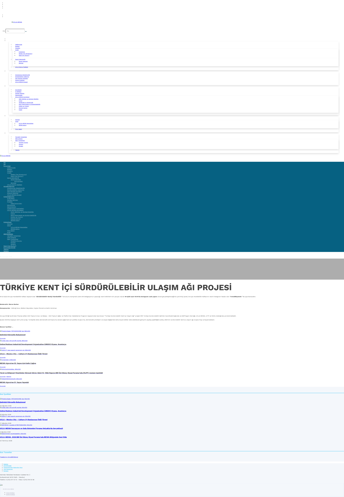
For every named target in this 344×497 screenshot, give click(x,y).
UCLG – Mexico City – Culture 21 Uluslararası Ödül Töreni (23, 420)
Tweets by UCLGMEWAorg (9, 457)
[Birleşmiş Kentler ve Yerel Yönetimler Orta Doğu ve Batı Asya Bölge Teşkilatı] (17, 22)
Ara (4, 31)
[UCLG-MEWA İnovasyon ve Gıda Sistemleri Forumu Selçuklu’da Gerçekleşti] (16, 425)
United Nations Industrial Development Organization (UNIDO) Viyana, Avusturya (33, 411)
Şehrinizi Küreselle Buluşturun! (13, 402)
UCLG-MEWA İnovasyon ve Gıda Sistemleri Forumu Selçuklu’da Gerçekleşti (31, 428)
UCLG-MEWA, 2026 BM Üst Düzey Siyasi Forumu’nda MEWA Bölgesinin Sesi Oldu (33, 437)
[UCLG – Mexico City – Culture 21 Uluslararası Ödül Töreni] (15, 416)
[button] (3, 11)
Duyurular (3, 338)
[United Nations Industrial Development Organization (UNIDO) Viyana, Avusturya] (13, 407)
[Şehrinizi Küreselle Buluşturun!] (15, 399)
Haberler (8, 376)
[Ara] (26, 31)
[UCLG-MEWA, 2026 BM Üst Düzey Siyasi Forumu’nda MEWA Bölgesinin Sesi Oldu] (13, 433)
